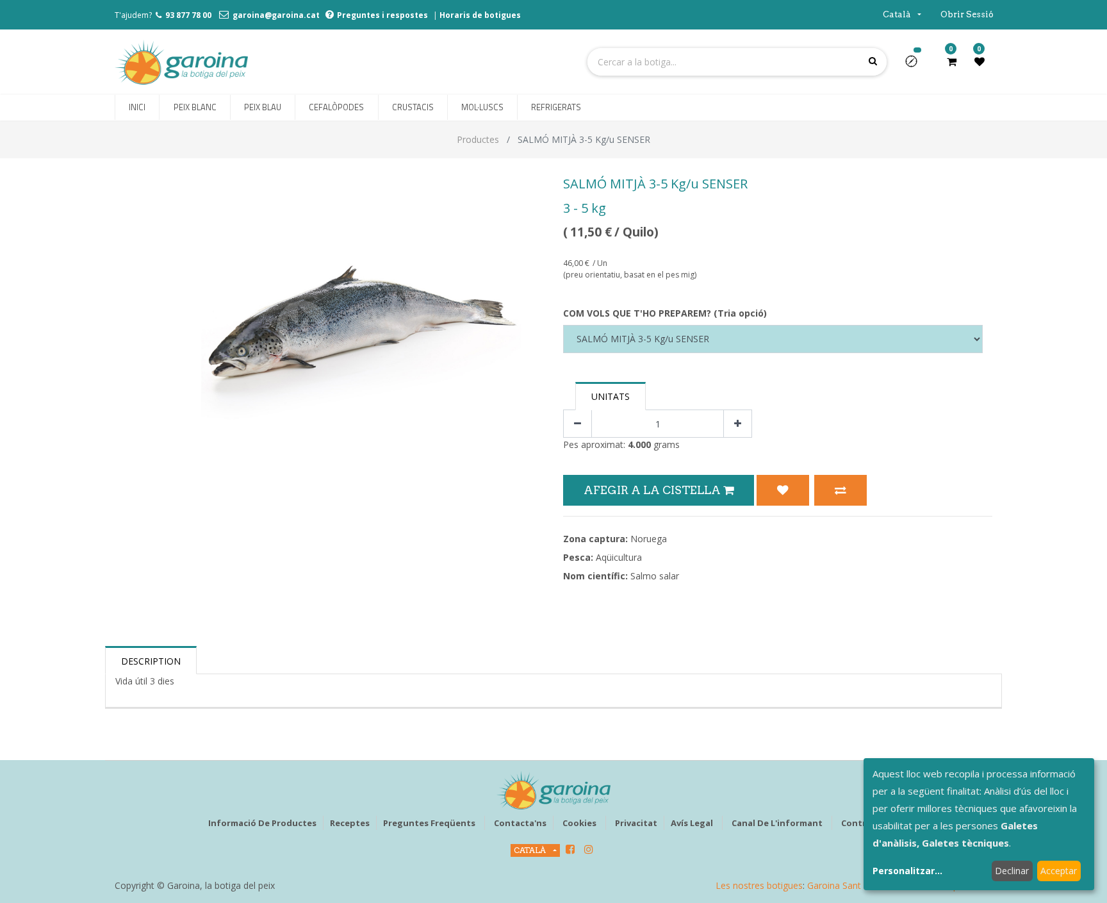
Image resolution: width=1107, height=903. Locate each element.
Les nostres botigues (759, 885)
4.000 (639, 444)
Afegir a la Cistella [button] (653, 490)
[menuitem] (137, 107)
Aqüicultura (619, 557)
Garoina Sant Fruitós (849, 885)
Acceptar (1058, 871)
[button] (916, 65)
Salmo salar (654, 576)
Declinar (1012, 871)
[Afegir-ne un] (737, 424)
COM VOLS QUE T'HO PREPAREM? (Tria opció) (665, 313)
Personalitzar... (907, 871)
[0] (951, 61)
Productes (478, 139)
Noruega (648, 539)
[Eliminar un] (577, 424)
